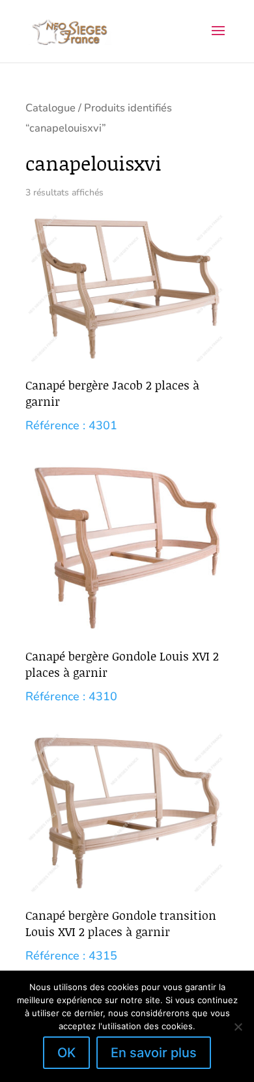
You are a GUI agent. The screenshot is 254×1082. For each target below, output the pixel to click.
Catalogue (50, 107)
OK (66, 1053)
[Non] (237, 1026)
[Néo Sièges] (70, 30)
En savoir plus (154, 1053)
